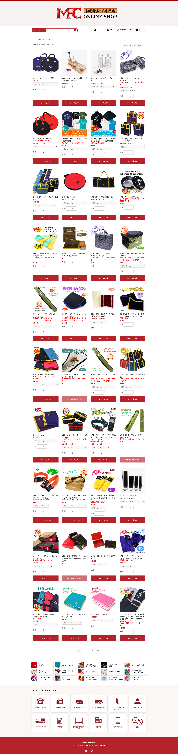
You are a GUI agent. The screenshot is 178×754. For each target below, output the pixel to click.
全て (34, 39)
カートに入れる (46, 103)
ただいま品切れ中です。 (75, 399)
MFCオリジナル (44, 39)
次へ (98, 651)
